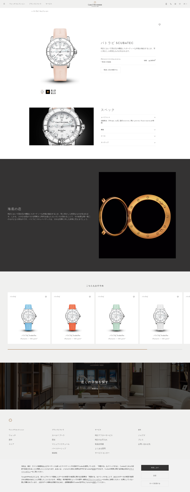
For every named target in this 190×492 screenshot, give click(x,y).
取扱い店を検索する (111, 70)
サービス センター (102, 453)
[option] (61, 54)
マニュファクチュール (60, 444)
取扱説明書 (99, 444)
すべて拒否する (155, 483)
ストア (11, 444)
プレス (140, 440)
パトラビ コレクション (40, 11)
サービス (49, 4)
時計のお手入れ (101, 440)
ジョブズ (141, 435)
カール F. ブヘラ (58, 435)
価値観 (54, 453)
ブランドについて (35, 4)
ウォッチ (12, 435)
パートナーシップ (59, 449)
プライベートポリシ (95, 479)
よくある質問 (100, 449)
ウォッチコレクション (17, 4)
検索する (95, 388)
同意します (155, 467)
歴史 (53, 440)
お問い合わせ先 (144, 444)
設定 (93, 469)
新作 (10, 440)
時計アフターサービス (104, 435)
